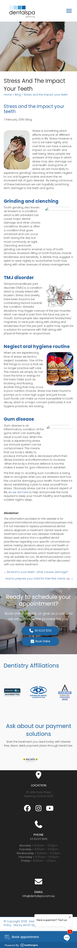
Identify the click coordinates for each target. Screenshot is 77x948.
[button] (27, 808)
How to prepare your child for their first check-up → (39, 578)
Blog (18, 94)
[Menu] (69, 11)
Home (8, 94)
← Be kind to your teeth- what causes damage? (36, 572)
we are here (20, 492)
